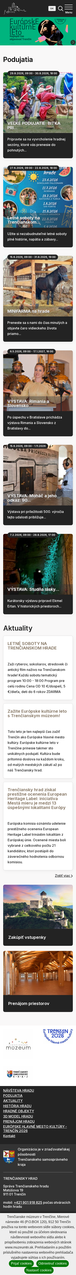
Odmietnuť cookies (52, 1263)
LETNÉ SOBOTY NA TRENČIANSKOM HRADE (32, 646)
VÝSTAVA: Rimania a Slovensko (28, 403)
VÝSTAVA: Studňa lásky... (33, 589)
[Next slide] (73, 42)
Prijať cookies (21, 1263)
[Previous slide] (59, 42)
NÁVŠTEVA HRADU (18, 1090)
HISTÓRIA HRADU (17, 1106)
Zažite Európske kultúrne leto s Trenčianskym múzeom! (37, 713)
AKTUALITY (13, 1101)
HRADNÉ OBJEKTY (18, 1111)
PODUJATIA (13, 1095)
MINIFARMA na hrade (28, 311)
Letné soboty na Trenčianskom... (23, 220)
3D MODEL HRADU (18, 1116)
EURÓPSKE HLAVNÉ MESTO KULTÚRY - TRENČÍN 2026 (35, 1128)
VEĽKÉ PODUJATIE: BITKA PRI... (33, 125)
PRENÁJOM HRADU (19, 1121)
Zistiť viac (63, 876)
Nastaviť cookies (39, 1270)
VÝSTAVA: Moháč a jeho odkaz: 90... (32, 498)
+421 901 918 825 (28, 1202)
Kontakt (9, 1136)
